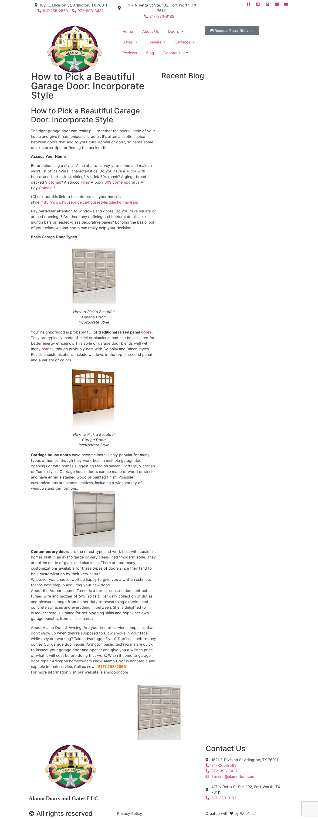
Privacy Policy (129, 813)
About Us (150, 31)
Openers (154, 42)
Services (182, 42)
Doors (173, 31)
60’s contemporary (121, 182)
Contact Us (173, 52)
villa (84, 182)
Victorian (53, 182)
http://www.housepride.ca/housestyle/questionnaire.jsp (89, 202)
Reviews (129, 52)
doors (146, 332)
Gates (127, 42)
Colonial (46, 187)
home (46, 349)
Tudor (132, 171)
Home (127, 31)
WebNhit (247, 813)
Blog (150, 52)
